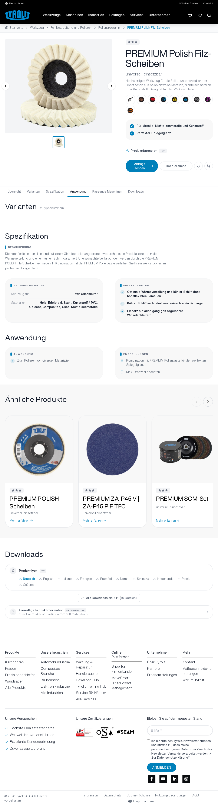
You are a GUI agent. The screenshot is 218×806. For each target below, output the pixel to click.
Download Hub (87, 680)
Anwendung (78, 191)
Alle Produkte (15, 687)
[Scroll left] (196, 402)
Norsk (124, 579)
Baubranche (50, 680)
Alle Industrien (52, 692)
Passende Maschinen (107, 191)
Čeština (28, 585)
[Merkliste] (200, 15)
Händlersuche (176, 166)
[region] (58, 86)
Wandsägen (14, 681)
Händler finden (188, 3)
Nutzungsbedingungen (171, 795)
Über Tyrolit (156, 662)
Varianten (33, 191)
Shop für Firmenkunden (122, 669)
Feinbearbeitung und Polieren (71, 28)
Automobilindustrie (55, 662)
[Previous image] (5, 86)
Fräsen (10, 668)
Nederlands (165, 579)
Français (86, 579)
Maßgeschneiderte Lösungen (196, 671)
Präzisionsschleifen (20, 674)
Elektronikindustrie (55, 686)
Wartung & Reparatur (84, 665)
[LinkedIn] (174, 779)
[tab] (59, 142)
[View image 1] (58, 86)
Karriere (153, 668)
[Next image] (111, 86)
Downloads (136, 191)
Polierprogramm (109, 28)
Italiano (67, 579)
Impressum (91, 795)
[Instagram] (186, 779)
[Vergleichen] (208, 166)
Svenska (143, 579)
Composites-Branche (51, 671)
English (48, 579)
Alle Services (86, 699)
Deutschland (17, 3)
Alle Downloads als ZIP (111, 598)
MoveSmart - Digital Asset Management (122, 683)
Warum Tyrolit (193, 680)
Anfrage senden (139, 166)
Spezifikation (55, 191)
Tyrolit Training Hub (91, 686)
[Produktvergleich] (190, 15)
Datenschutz (112, 795)
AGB (195, 795)
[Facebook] (151, 779)
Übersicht (14, 191)
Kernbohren (14, 662)
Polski (186, 579)
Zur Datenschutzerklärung (169, 757)
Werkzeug (37, 28)
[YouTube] (163, 779)
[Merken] (198, 166)
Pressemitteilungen (162, 674)
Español (106, 579)
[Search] (209, 15)
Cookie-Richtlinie (138, 795)
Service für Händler (91, 692)
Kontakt (208, 3)
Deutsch (29, 579)
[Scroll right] (208, 402)
